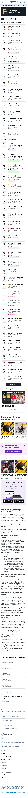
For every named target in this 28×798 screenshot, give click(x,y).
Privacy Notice (10, 786)
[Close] (25, 445)
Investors (3, 762)
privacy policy (5, 711)
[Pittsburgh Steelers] (7, 430)
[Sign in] (21, 2)
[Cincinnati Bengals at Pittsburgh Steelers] (21, 469)
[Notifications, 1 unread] (24, 2)
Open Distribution (6, 756)
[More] (24, 9)
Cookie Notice (18, 786)
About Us (4, 753)
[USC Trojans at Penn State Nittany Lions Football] (7, 469)
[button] (5, 2)
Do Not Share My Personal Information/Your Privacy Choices (13, 793)
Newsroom (4, 765)
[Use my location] (2, 19)
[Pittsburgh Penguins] (21, 430)
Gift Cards (4, 778)
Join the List (13, 706)
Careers (3, 768)
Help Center (4, 775)
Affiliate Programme (6, 759)
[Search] (18, 2)
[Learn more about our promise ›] (6, 734)
